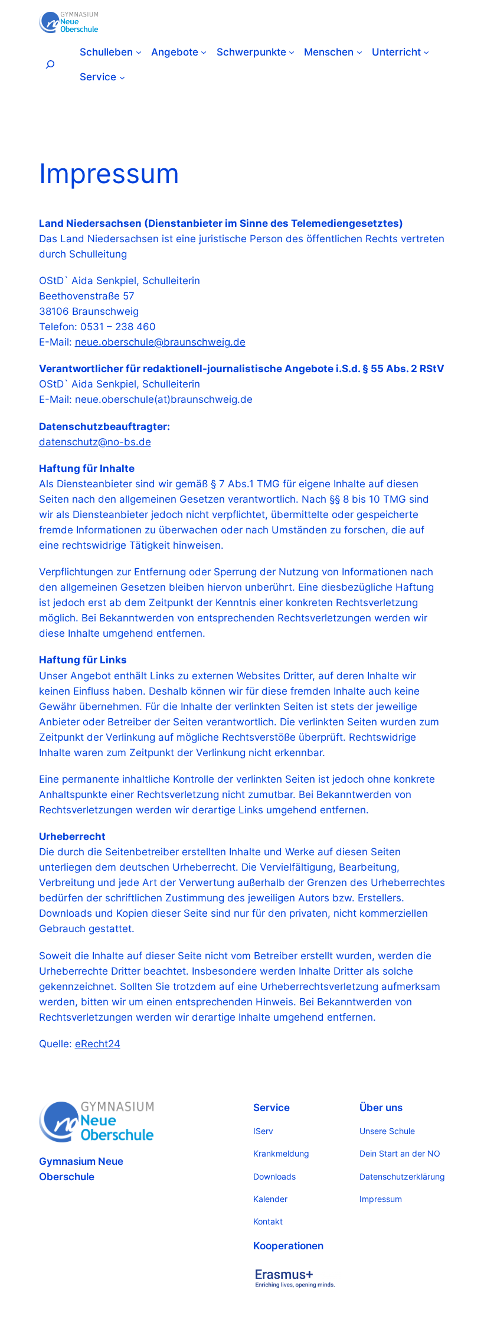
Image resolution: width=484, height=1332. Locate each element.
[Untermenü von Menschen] (359, 52)
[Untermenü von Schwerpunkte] (292, 52)
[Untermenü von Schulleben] (139, 52)
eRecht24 (97, 1044)
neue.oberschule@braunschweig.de (160, 342)
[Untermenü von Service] (122, 77)
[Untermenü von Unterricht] (426, 52)
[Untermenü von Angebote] (204, 52)
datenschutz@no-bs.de (95, 442)
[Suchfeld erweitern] (50, 64)
